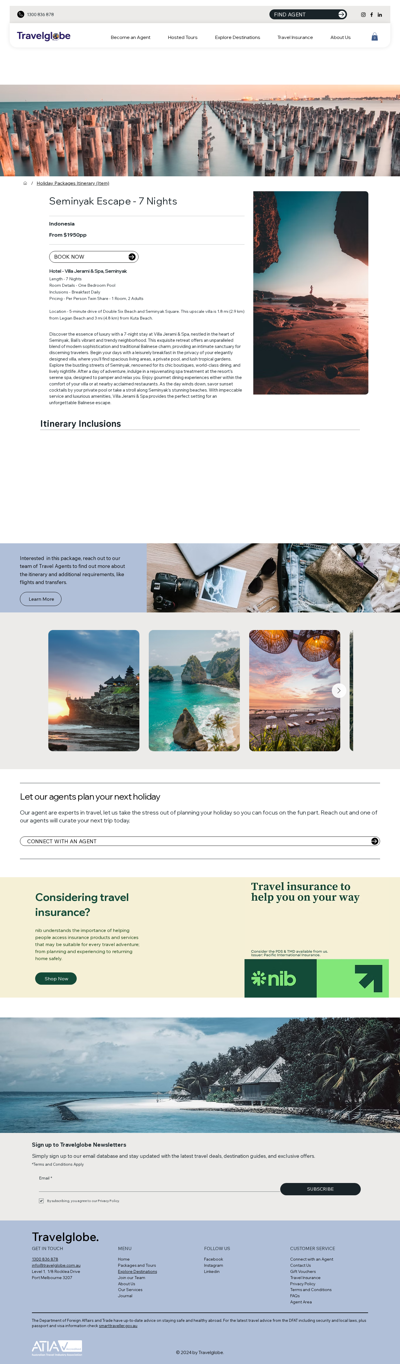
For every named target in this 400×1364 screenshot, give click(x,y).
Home (124, 1259)
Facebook (214, 1259)
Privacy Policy (302, 1283)
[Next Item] (339, 690)
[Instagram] (363, 15)
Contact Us (300, 1265)
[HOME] (25, 183)
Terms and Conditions (310, 1289)
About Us (126, 1283)
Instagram (213, 1265)
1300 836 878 (40, 14)
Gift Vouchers (303, 1271)
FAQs (295, 1295)
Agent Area (301, 1302)
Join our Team (131, 1277)
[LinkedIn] (380, 15)
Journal (125, 1295)
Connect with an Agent (311, 1259)
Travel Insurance (305, 1277)
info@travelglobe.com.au (56, 1265)
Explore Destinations (137, 1271)
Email (45, 1178)
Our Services (130, 1289)
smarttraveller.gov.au (118, 1325)
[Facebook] (372, 15)
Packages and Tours (137, 1265)
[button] (188, 37)
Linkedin (212, 1271)
